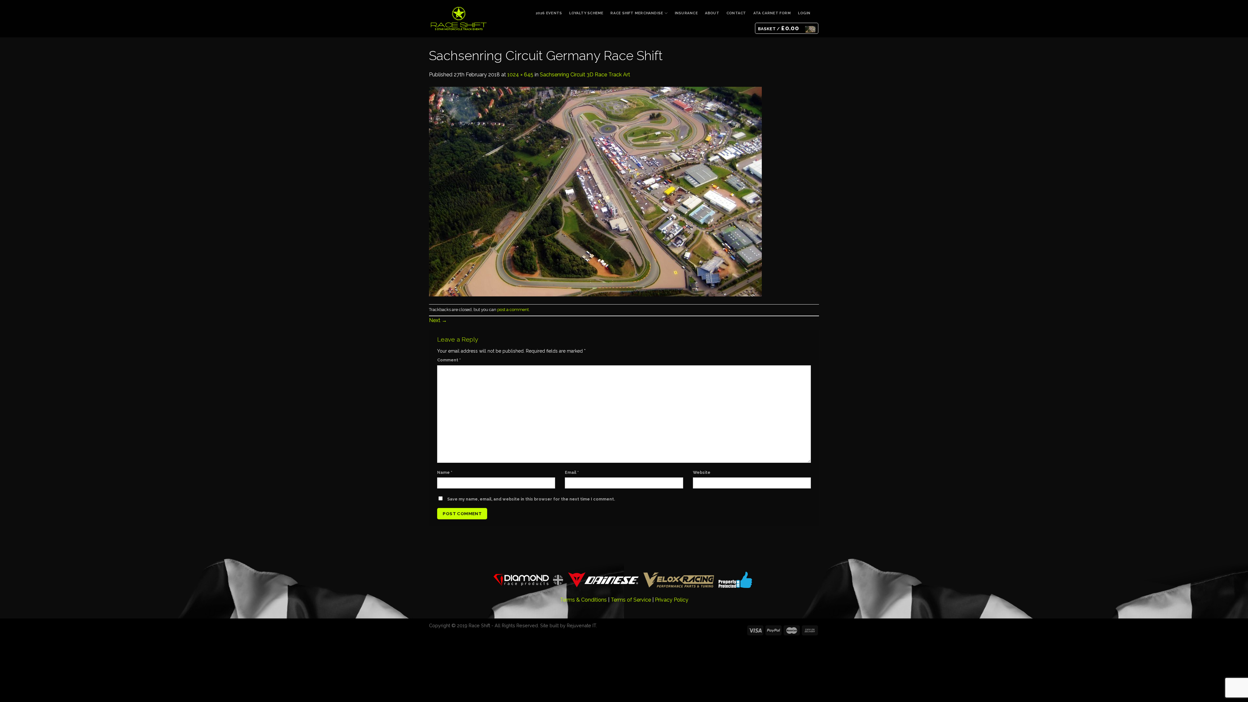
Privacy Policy (671, 600)
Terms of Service (631, 600)
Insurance (686, 13)
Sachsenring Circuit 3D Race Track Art (585, 75)
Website (701, 472)
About (712, 13)
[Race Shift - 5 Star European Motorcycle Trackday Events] (458, 18)
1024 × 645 (520, 75)
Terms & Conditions (583, 600)
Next (438, 320)
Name (444, 472)
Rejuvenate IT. (582, 625)
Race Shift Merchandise (636, 13)
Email (572, 472)
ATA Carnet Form (772, 13)
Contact (736, 13)
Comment (449, 360)
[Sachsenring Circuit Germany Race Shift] (595, 191)
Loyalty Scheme (586, 13)
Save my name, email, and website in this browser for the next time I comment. (531, 499)
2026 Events (549, 13)
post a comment (513, 309)
